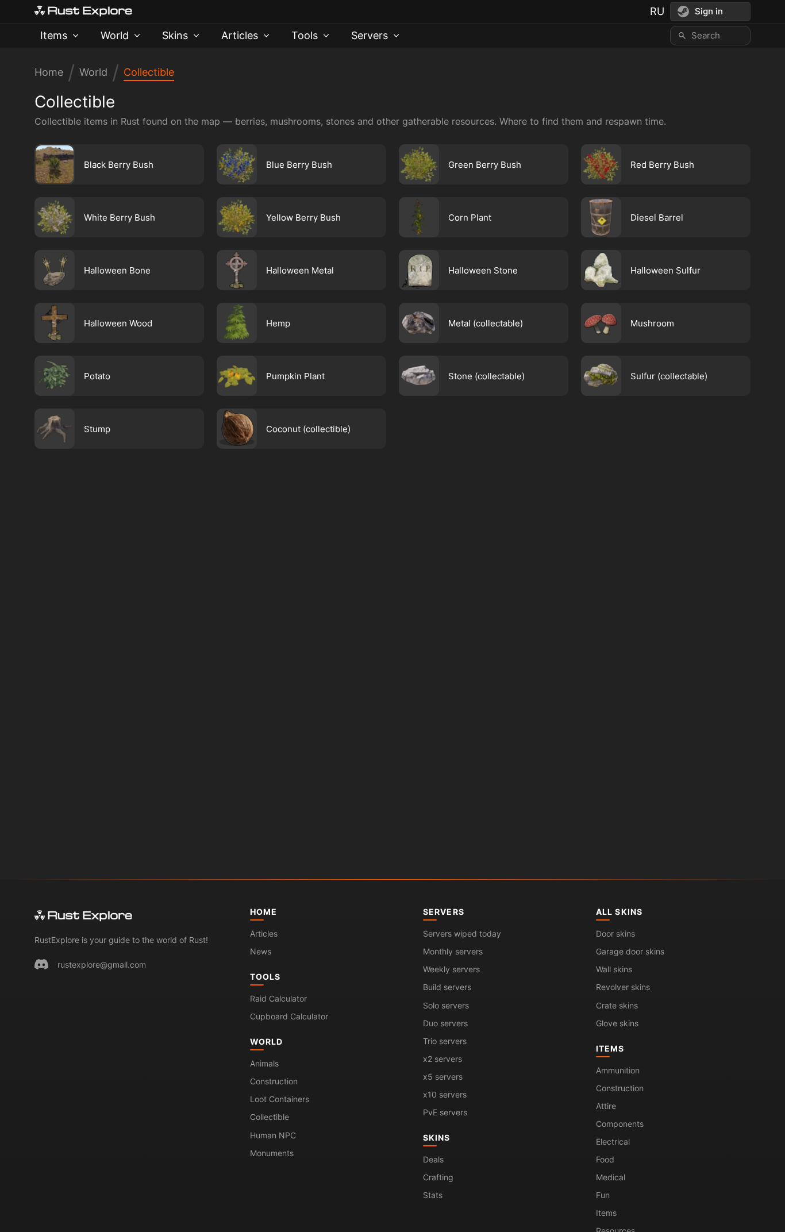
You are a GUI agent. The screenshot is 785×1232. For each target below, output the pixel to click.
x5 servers (443, 1076)
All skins (619, 912)
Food (605, 1159)
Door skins (615, 933)
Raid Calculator (278, 998)
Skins (437, 1137)
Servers (443, 912)
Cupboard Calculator (289, 1016)
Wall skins (614, 969)
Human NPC (273, 1135)
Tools (265, 976)
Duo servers (445, 1023)
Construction (274, 1081)
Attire (606, 1106)
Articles (264, 933)
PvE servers (445, 1112)
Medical (610, 1177)
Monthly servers (453, 951)
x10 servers (445, 1094)
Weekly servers (451, 969)
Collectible (149, 72)
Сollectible (269, 1117)
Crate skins (617, 1005)
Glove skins (617, 1023)
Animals (264, 1063)
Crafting (438, 1177)
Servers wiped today (462, 933)
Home (48, 72)
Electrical (613, 1141)
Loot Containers (279, 1099)
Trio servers (445, 1041)
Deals (433, 1159)
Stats (432, 1195)
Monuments (272, 1153)
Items (610, 1048)
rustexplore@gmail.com (101, 964)
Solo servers (446, 1005)
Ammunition (618, 1070)
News (260, 951)
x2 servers (442, 1059)
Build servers (447, 987)
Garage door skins (630, 951)
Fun (603, 1195)
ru (657, 11)
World (93, 72)
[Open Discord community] (41, 964)
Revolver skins (623, 987)
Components (620, 1124)
